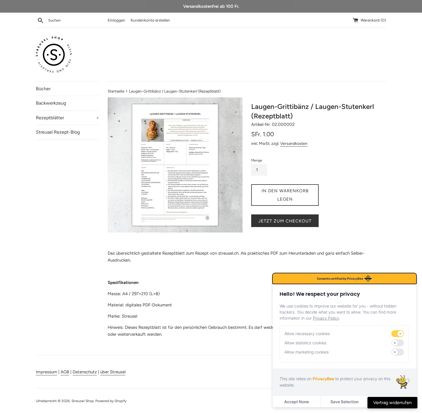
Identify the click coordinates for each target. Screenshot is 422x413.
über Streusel (112, 371)
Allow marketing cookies (306, 351)
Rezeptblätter (67, 117)
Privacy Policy (326, 318)
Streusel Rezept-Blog (58, 132)
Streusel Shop (82, 401)
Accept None (296, 401)
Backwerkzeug (51, 103)
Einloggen (116, 20)
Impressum (46, 371)
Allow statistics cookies (305, 342)
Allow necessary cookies (307, 333)
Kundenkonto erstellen (150, 20)
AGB (65, 371)
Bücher (43, 88)
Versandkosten (293, 143)
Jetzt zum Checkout (284, 221)
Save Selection (344, 401)
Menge (256, 160)
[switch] (397, 333)
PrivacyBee (323, 378)
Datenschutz (85, 371)
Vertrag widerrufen (392, 402)
